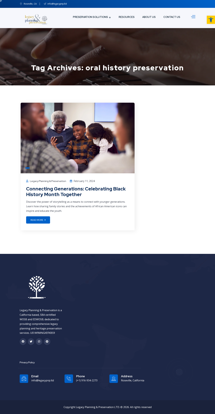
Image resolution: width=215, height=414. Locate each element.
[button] (211, 20)
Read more (37, 220)
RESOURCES (127, 17)
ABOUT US (149, 17)
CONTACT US (171, 17)
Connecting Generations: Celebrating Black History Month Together (76, 192)
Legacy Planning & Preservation (48, 181)
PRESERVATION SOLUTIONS (90, 17)
